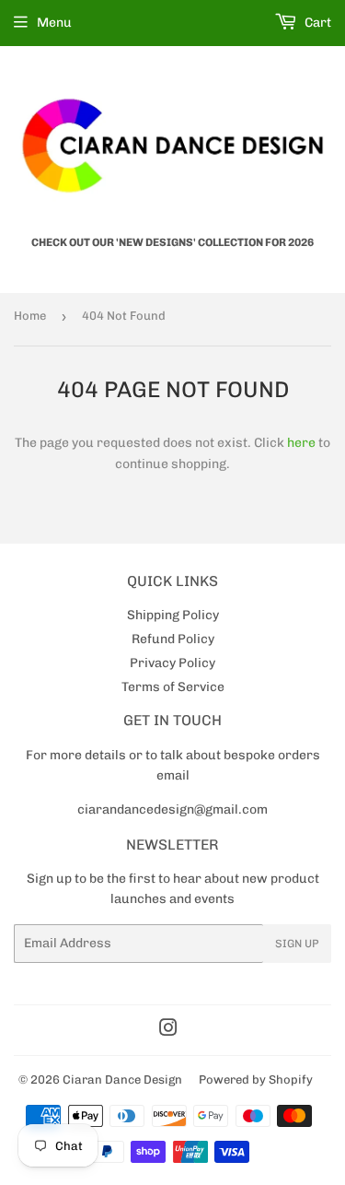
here (301, 443)
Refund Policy (173, 639)
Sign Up (297, 943)
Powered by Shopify (256, 1079)
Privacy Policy (172, 663)
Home (30, 316)
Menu (54, 22)
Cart (316, 22)
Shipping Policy (173, 615)
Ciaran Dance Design (122, 1079)
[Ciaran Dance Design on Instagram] (168, 1030)
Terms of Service (172, 687)
